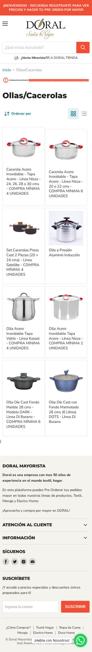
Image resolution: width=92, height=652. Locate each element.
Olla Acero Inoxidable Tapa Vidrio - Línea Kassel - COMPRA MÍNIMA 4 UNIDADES (23, 338)
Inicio (6, 70)
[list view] (84, 113)
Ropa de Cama (69, 627)
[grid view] (73, 113)
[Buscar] (83, 47)
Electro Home (43, 633)
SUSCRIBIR (75, 606)
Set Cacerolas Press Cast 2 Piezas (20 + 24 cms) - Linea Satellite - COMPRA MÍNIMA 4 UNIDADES (22, 262)
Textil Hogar (45, 627)
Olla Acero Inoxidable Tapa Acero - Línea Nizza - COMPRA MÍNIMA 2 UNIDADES (66, 338)
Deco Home (66, 633)
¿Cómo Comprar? (18, 627)
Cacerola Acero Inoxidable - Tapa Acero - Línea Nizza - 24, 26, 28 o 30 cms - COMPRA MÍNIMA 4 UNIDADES (23, 181)
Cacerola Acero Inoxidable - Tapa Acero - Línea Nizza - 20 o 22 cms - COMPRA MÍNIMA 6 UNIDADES (66, 183)
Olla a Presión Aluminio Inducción (64, 252)
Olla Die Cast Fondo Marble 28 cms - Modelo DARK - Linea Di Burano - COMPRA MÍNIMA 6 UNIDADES (23, 414)
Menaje (22, 633)
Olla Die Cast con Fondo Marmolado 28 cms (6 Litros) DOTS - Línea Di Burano (64, 412)
